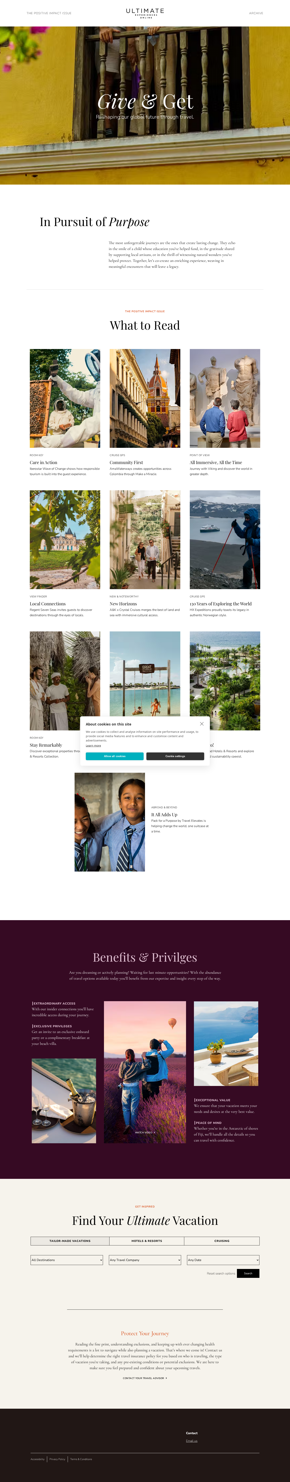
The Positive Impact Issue (49, 13)
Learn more (93, 745)
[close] (202, 723)
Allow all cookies (114, 756)
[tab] (70, 1241)
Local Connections (48, 604)
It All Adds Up (164, 814)
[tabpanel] (145, 1266)
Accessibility (38, 1459)
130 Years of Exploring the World (221, 604)
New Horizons (123, 604)
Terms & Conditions (81, 1459)
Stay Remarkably (46, 745)
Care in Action (43, 462)
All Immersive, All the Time (216, 462)
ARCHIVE (256, 13)
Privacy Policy (57, 1459)
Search (248, 1273)
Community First (126, 462)
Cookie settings (175, 756)
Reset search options (221, 1273)
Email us (191, 1441)
